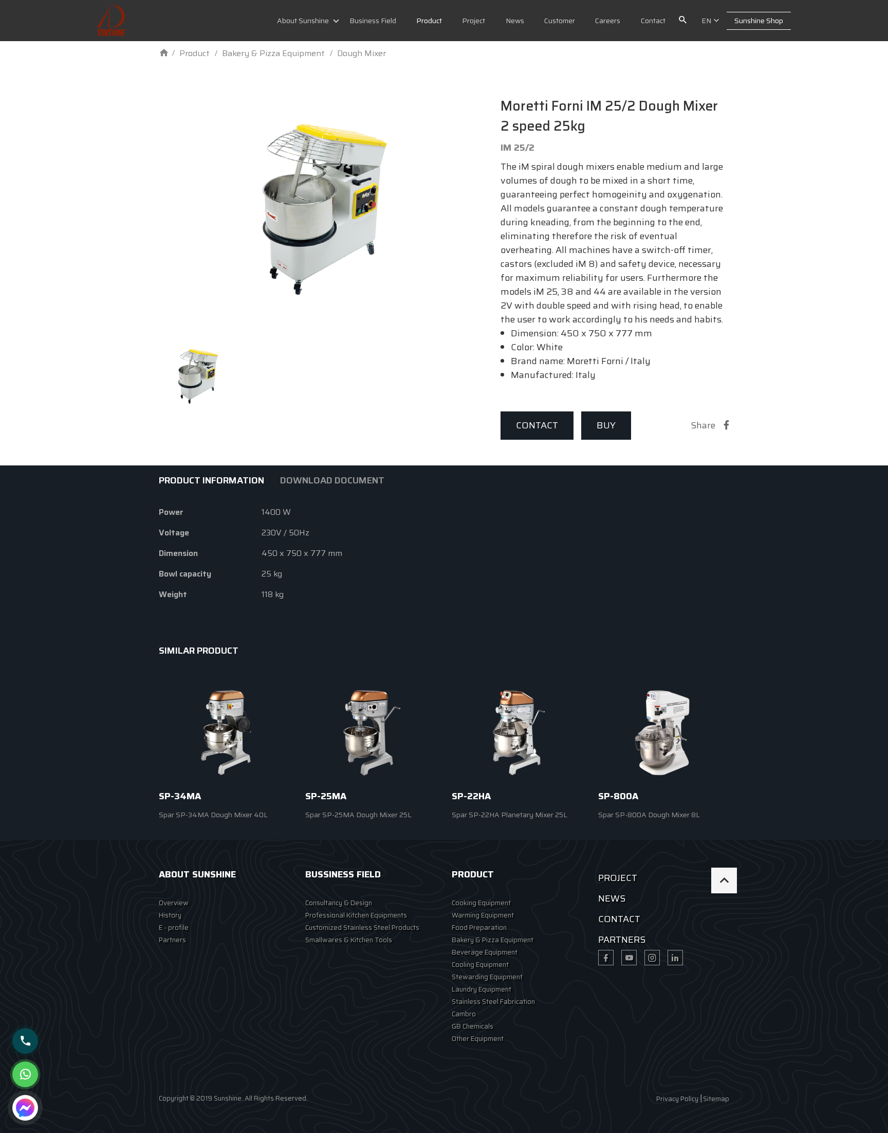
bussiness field (343, 874)
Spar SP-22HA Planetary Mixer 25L (509, 814)
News (515, 20)
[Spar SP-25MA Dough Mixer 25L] (370, 732)
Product (429, 20)
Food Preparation (479, 927)
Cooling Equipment (480, 964)
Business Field (372, 20)
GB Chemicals (472, 1026)
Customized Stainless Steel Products (362, 927)
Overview (174, 902)
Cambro (464, 1014)
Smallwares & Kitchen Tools (348, 939)
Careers (607, 20)
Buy (606, 425)
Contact (653, 20)
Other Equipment (478, 1038)
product (473, 874)
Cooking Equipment (481, 902)
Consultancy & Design (338, 902)
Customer (559, 20)
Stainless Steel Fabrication (493, 1001)
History (170, 915)
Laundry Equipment (481, 989)
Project (473, 20)
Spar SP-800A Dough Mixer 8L (649, 814)
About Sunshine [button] (303, 20)
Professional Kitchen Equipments (356, 915)
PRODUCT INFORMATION (211, 480)
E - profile (174, 927)
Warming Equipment (483, 915)
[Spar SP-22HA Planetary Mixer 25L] (517, 732)
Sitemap (716, 1098)
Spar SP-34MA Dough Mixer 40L (213, 814)
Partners (172, 939)
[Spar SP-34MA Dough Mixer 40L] (224, 732)
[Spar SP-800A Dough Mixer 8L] (663, 732)
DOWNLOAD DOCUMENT (332, 480)
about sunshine (197, 874)
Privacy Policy (677, 1098)
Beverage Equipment (484, 952)
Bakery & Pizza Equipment (492, 939)
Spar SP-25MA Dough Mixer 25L (358, 814)
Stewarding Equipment (487, 977)
